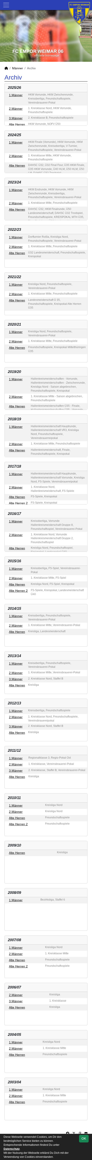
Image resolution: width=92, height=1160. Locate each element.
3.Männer (16, 118)
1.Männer (16, 95)
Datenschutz (12, 1148)
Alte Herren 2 (18, 503)
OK (84, 1138)
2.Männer (16, 108)
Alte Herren (17, 124)
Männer (17, 68)
